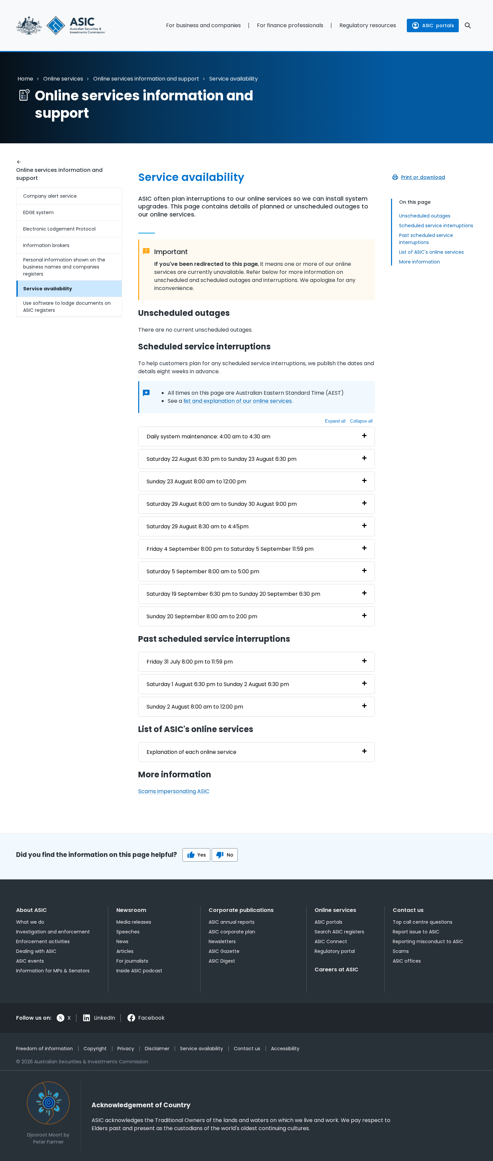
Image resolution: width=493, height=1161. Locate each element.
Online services (63, 79)
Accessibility (285, 1048)
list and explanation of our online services (237, 401)
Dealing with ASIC (36, 951)
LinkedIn (104, 1018)
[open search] (468, 25)
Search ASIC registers (339, 931)
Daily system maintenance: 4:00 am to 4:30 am (208, 436)
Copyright (95, 1048)
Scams (401, 951)
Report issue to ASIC (416, 931)
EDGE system (38, 212)
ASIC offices (407, 961)
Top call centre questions (422, 922)
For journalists (132, 961)
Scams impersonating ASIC (173, 791)
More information (419, 261)
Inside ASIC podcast (139, 970)
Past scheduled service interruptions (426, 239)
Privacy (125, 1048)
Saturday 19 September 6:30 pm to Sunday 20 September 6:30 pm (233, 594)
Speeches (128, 931)
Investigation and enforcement (53, 931)
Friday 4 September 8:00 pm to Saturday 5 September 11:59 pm (230, 549)
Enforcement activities (43, 941)
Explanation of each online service (191, 752)
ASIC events (30, 961)
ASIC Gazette (224, 951)
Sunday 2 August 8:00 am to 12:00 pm (195, 707)
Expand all (335, 421)
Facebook (151, 1018)
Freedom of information (44, 1048)
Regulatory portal (335, 951)
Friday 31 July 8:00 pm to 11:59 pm (190, 662)
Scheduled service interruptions (436, 225)
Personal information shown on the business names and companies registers (64, 266)
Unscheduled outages (424, 215)
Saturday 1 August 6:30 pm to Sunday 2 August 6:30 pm (218, 684)
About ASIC (31, 910)
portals (438, 25)
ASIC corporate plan (232, 931)
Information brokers (46, 245)
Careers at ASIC (337, 969)
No (230, 855)
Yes (202, 855)
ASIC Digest (222, 961)
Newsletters (222, 941)
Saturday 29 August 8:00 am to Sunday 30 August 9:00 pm (222, 504)
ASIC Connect (331, 941)
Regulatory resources (367, 25)
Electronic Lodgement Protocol (59, 229)
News (122, 941)
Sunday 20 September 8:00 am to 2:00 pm (202, 616)
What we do (30, 922)
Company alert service (50, 196)
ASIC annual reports (232, 922)
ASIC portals (328, 922)
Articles (124, 951)
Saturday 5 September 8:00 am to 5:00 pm (203, 571)
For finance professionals (290, 25)
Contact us (408, 910)
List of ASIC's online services (431, 252)
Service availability (47, 288)
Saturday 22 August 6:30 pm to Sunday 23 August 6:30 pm (221, 459)
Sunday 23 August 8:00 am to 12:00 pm (196, 481)
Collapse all (361, 421)
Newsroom (131, 910)
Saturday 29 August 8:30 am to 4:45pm (198, 526)
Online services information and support (146, 79)
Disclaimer (157, 1048)
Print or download (423, 177)
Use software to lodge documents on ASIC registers (67, 306)
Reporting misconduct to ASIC (428, 941)
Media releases (133, 922)
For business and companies (203, 25)
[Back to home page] (69, 25)
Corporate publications (241, 910)
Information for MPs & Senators (53, 970)
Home (25, 79)
